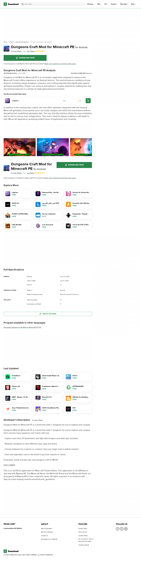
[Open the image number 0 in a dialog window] (20, 147)
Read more (89, 73)
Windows (90, 4)
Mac (98, 4)
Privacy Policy (82, 528)
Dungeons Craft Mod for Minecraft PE (49, 47)
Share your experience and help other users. (60, 64)
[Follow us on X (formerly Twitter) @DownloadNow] (121, 528)
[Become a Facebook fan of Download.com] (117, 528)
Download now (27, 58)
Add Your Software (47, 532)
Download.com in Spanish (49, 539)
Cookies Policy (83, 535)
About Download (46, 528)
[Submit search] (22, 4)
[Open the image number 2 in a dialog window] (86, 147)
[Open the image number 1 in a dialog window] (53, 147)
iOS (105, 4)
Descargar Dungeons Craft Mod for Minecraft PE (21, 327)
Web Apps (123, 4)
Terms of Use (82, 532)
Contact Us (44, 535)
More (132, 4)
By (16, 51)
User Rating (30, 51)
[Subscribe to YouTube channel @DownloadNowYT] (125, 528)
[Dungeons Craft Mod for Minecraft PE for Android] (6, 49)
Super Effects (38, 420)
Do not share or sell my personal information (85, 540)
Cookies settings (83, 545)
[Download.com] (11, 4)
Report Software (49, 314)
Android (113, 4)
